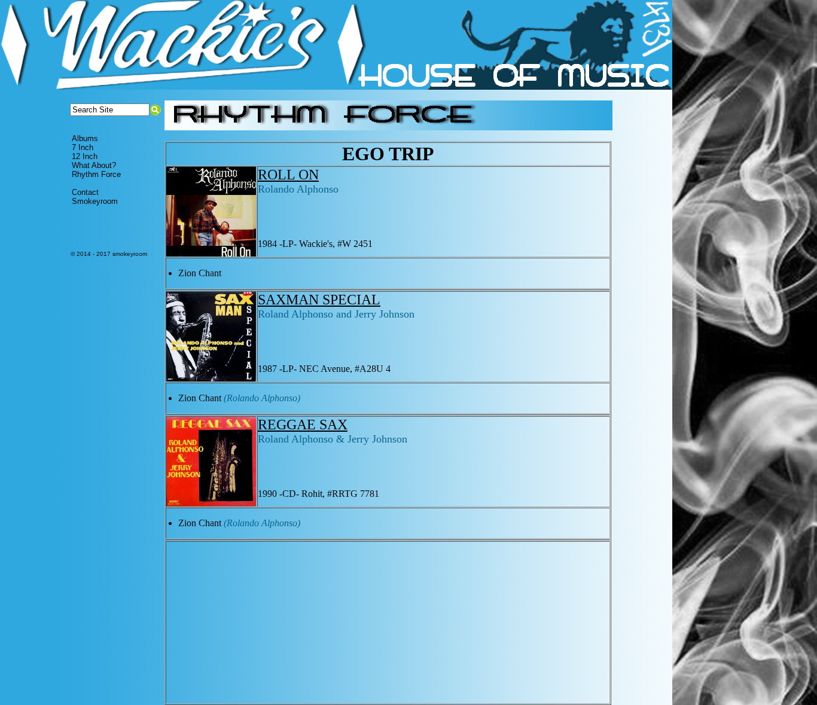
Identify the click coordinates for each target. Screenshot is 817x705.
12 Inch (84, 156)
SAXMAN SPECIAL (319, 299)
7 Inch (82, 147)
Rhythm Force (96, 174)
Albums (85, 138)
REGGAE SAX (302, 424)
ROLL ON (288, 174)
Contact (85, 192)
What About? (94, 165)
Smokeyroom (95, 201)
